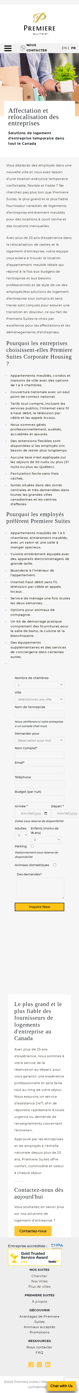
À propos (39, 1301)
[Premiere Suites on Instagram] (39, 1364)
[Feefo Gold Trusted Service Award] (35, 1257)
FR (73, 48)
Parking (21, 846)
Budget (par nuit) (28, 792)
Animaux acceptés (39, 1327)
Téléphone (23, 777)
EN (64, 48)
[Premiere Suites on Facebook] (31, 1364)
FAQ (39, 1352)
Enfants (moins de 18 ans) (45, 830)
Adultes (20, 828)
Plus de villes (39, 1287)
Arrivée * (21, 806)
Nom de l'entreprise (30, 707)
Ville (18, 692)
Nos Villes (39, 1281)
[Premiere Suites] (40, 23)
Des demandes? (29, 874)
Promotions (40, 1332)
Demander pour (27, 733)
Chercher (39, 1276)
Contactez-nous (33, 1231)
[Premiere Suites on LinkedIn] (48, 1364)
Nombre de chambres (31, 678)
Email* (19, 763)
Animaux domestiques (32, 865)
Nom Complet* (26, 748)
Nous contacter (37, 47)
